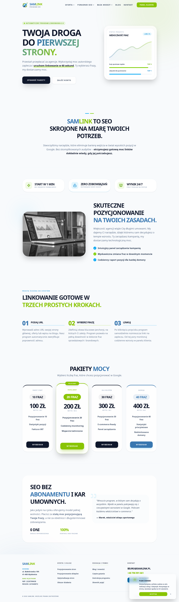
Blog (118, 5)
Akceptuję (153, 594)
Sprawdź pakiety (36, 80)
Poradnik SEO (84, 5)
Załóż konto (64, 80)
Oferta (69, 5)
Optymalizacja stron (65, 578)
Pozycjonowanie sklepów (68, 573)
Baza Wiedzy (104, 5)
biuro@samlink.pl (139, 568)
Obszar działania (64, 582)
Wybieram (37, 444)
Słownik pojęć (98, 582)
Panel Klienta (147, 5)
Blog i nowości (98, 569)
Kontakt (128, 5)
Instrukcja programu (101, 578)
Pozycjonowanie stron (66, 569)
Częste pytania (98, 573)
